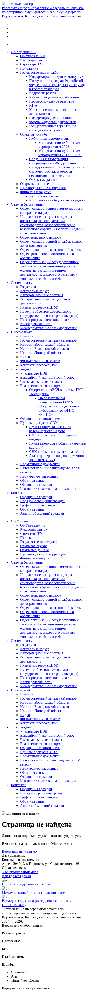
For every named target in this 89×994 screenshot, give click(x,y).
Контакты (18, 493)
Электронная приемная (20, 872)
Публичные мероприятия (49, 138)
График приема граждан (39, 505)
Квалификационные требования (54, 97)
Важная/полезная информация (43, 386)
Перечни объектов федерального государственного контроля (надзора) (49, 314)
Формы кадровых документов (52, 122)
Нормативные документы (40, 464)
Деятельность (21, 283)
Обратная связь (32, 480)
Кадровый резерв (42, 93)
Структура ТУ (31, 64)
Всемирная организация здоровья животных (36, 901)
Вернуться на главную (19, 851)
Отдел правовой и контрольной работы (50, 250)
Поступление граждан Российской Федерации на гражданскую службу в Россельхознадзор (57, 85)
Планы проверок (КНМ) (39, 307)
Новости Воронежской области (44, 344)
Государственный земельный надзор (48, 340)
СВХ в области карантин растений (56, 452)
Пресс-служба (22, 332)
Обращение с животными (40, 419)
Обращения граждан (36, 484)
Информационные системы (41, 295)
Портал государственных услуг (26, 884)
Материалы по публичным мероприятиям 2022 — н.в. (59, 145)
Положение (29, 68)
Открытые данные (43, 180)
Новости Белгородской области (44, 348)
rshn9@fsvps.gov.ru (16, 876)
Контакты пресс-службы (39, 365)
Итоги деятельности (36, 324)
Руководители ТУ (34, 60)
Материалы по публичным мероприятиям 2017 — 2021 (60, 153)
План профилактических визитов (46, 320)
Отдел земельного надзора (40, 237)
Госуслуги (28, 287)
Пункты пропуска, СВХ (39, 423)
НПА (33, 105)
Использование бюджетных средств (57, 200)
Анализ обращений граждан (42, 513)
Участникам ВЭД (33, 373)
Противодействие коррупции (43, 188)
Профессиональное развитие (51, 101)
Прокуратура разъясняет (39, 476)
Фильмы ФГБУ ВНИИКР (40, 361)
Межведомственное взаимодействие (48, 328)
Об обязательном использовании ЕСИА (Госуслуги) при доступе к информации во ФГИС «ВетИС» (58, 406)
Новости (27, 336)
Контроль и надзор (34, 291)
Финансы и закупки (35, 192)
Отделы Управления (27, 204)
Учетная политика (43, 196)
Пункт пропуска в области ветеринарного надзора (50, 429)
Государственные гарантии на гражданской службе (52, 128)
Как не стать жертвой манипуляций (48, 489)
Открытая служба (33, 134)
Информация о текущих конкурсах (56, 77)
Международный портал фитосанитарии (33, 892)
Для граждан (21, 369)
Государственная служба (39, 72)
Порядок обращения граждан (42, 501)
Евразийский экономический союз (47, 377)
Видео (25, 357)
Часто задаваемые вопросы (41, 381)
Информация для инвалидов (51, 118)
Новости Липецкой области (41, 353)
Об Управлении (23, 52)
